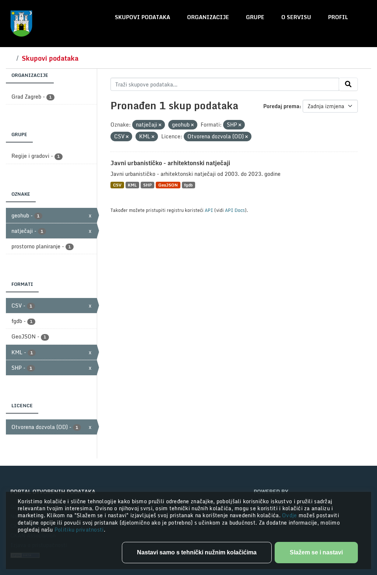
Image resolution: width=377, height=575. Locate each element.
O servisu (296, 17)
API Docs (235, 210)
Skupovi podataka (142, 17)
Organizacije (208, 17)
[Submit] (348, 84)
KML (132, 185)
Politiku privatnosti (79, 529)
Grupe (255, 17)
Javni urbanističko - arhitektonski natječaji (170, 163)
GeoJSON (168, 185)
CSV (117, 185)
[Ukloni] (160, 125)
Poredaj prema (281, 106)
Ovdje (290, 515)
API (209, 210)
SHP (147, 185)
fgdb (188, 185)
